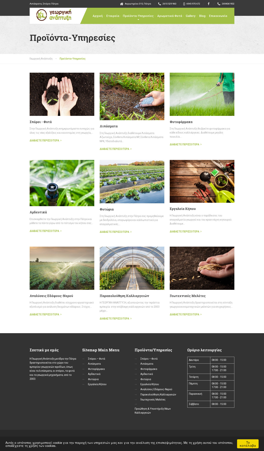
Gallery (191, 16)
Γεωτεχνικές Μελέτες (188, 296)
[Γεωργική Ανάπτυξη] (52, 14)
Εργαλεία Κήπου (183, 209)
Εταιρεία (112, 16)
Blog (202, 16)
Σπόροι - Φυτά (41, 122)
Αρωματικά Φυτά (169, 16)
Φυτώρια (107, 209)
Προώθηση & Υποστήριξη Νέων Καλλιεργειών (153, 410)
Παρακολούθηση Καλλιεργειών (124, 296)
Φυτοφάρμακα (181, 122)
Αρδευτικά (38, 212)
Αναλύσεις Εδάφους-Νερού (51, 296)
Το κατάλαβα (248, 444)
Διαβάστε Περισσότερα (44, 140)
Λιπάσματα (109, 126)
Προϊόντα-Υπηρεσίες (138, 16)
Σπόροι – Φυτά (96, 358)
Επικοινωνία (218, 16)
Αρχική (98, 16)
